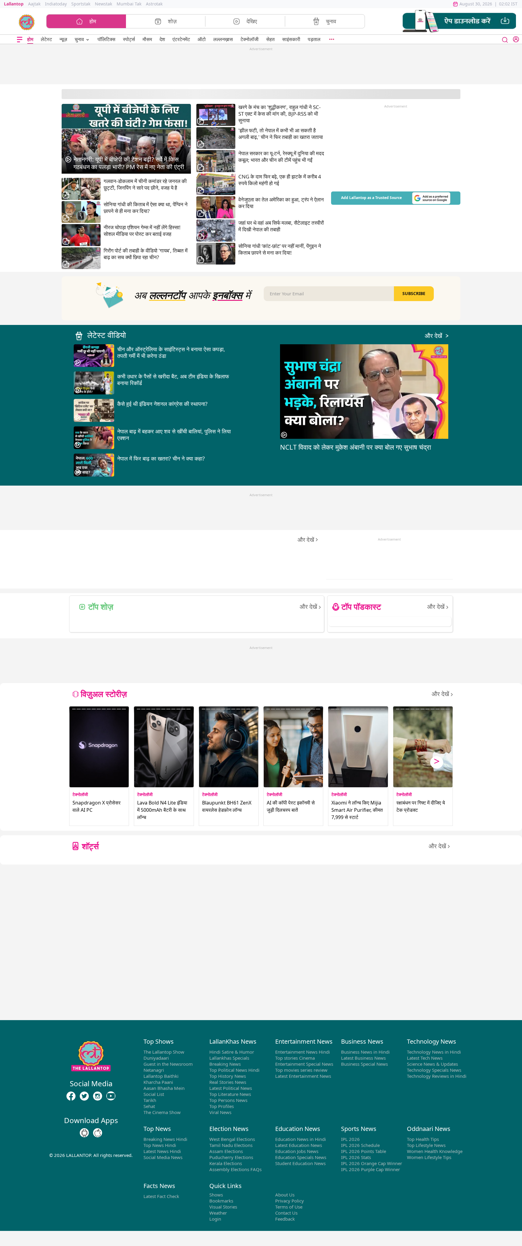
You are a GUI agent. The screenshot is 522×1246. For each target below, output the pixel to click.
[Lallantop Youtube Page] (110, 1096)
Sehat (149, 1106)
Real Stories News (227, 1082)
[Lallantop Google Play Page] (84, 1133)
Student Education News (300, 1163)
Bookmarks (221, 1201)
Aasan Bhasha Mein (164, 1088)
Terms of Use (288, 1207)
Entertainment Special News (304, 1064)
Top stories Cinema (295, 1058)
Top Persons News (228, 1100)
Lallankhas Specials (229, 1058)
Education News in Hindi (300, 1139)
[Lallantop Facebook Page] (71, 1096)
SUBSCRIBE (413, 293)
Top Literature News (230, 1094)
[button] (459, 21)
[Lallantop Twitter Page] (84, 1096)
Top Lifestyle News (426, 1145)
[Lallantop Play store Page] (97, 1133)
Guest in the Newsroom (168, 1064)
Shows (216, 1195)
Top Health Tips (423, 1139)
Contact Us (286, 1213)
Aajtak (34, 4)
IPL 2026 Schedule (360, 1145)
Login (215, 1219)
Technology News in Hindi (434, 1052)
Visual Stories (223, 1207)
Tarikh (149, 1100)
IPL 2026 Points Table (363, 1151)
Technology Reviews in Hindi (436, 1076)
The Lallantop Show (163, 1052)
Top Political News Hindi (234, 1070)
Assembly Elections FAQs (235, 1169)
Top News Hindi (159, 1145)
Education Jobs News (296, 1151)
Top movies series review (301, 1070)
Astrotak (154, 4)
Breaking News (225, 1064)
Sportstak (80, 4)
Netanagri (153, 1070)
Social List (153, 1094)
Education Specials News (300, 1157)
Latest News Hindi (162, 1151)
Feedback (285, 1219)
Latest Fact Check (161, 1196)
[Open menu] (19, 39)
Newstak (103, 4)
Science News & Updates (432, 1064)
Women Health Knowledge (434, 1151)
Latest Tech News (425, 1058)
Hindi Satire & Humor (231, 1052)
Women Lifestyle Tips (429, 1157)
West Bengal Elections (232, 1139)
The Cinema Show (162, 1112)
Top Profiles (221, 1106)
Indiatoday (56, 4)
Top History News (227, 1076)
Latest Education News (298, 1145)
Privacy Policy (289, 1201)
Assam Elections (226, 1151)
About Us (285, 1195)
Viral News (220, 1112)
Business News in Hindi (365, 1052)
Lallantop (14, 4)
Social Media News (162, 1157)
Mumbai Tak (129, 4)
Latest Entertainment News (303, 1076)
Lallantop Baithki (161, 1076)
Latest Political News (230, 1088)
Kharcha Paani (158, 1082)
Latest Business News (363, 1058)
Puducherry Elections (231, 1157)
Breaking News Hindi (165, 1139)
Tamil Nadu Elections (231, 1145)
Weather (218, 1213)
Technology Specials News (434, 1070)
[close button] (505, 39)
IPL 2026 (350, 1139)
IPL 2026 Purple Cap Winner (370, 1169)
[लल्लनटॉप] (27, 21)
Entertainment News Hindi (302, 1052)
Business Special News (364, 1064)
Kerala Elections (225, 1163)
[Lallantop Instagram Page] (97, 1096)
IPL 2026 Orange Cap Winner (371, 1163)
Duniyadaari (156, 1058)
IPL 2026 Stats (356, 1157)
